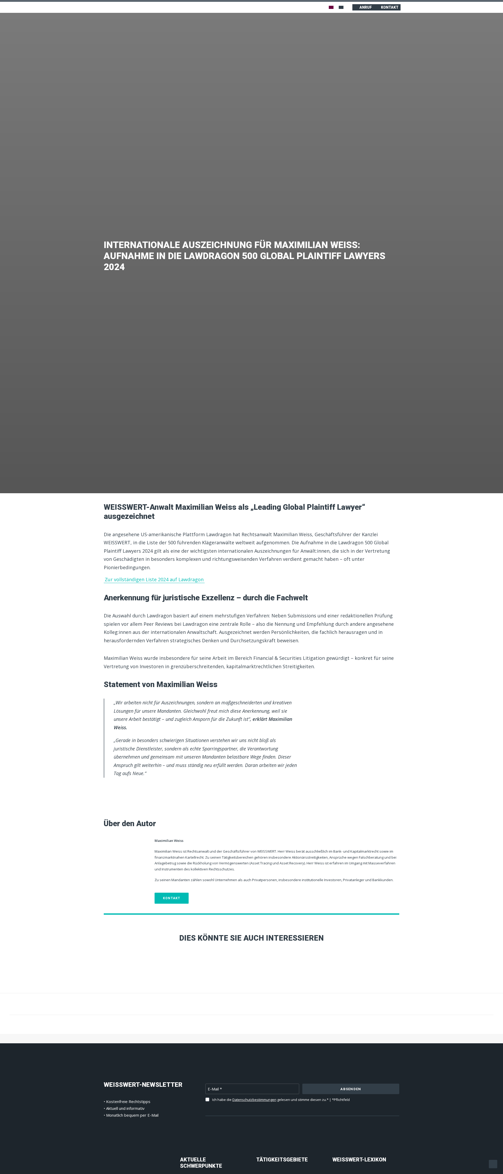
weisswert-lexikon (359, 1159)
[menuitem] (331, 7)
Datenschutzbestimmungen (254, 1099)
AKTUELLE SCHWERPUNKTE (201, 1162)
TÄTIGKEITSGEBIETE (282, 1159)
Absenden (350, 1089)
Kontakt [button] (171, 898)
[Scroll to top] (493, 1163)
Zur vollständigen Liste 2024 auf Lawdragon (154, 579)
